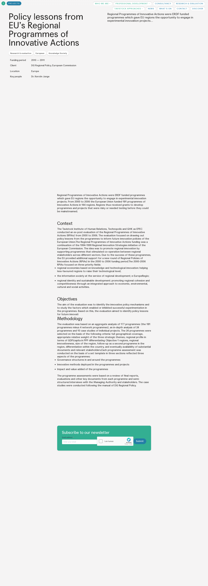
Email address (68, 437)
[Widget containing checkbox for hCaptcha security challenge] (115, 441)
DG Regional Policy (125, 385)
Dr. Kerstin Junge (40, 76)
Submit (140, 441)
